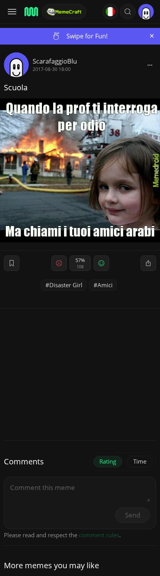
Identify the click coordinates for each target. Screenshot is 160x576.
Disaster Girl (65, 285)
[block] (150, 65)
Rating (107, 461)
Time (139, 461)
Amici (105, 285)
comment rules (99, 535)
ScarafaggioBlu (55, 61)
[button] (128, 11)
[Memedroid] (30, 11)
